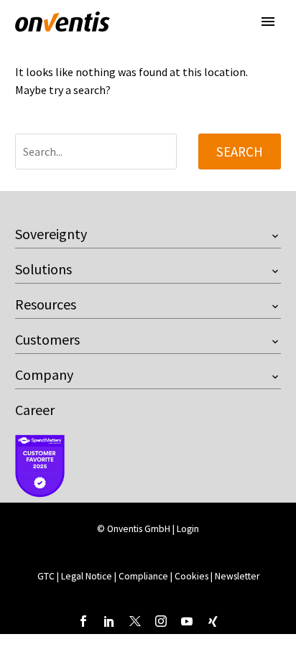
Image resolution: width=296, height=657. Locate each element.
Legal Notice (87, 576)
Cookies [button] (191, 576)
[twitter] (135, 621)
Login (188, 529)
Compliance (144, 576)
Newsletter (237, 576)
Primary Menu (268, 21)
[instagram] (161, 621)
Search (239, 151)
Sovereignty (51, 234)
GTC (46, 576)
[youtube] (187, 621)
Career (35, 410)
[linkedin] (109, 621)
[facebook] (83, 621)
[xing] (212, 621)
